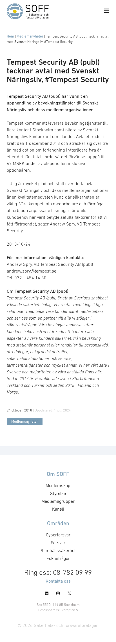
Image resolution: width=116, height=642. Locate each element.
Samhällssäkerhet (58, 550)
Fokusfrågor (58, 558)
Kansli (58, 508)
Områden (58, 523)
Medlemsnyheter (30, 36)
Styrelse (58, 493)
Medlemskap (58, 485)
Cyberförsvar (58, 534)
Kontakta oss (58, 580)
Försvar (58, 542)
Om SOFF (58, 474)
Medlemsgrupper (58, 501)
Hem (10, 36)
